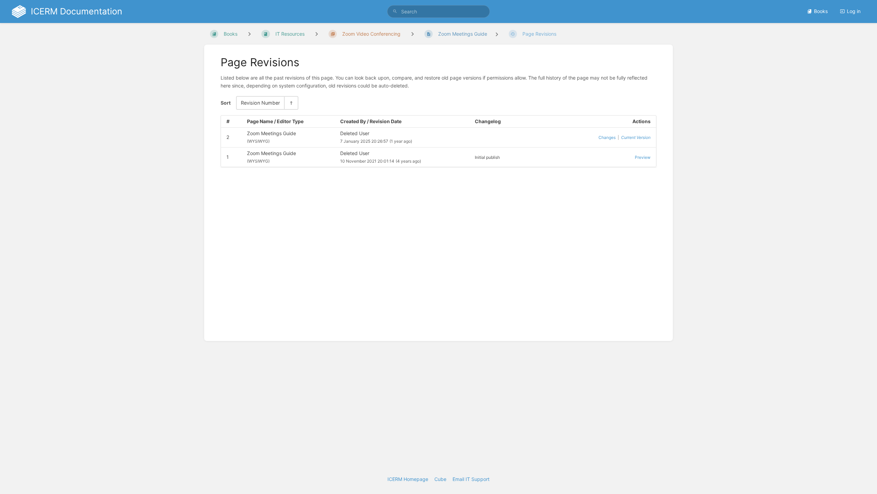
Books (821, 11)
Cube (440, 479)
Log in (854, 11)
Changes (607, 137)
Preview (643, 157)
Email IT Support (471, 479)
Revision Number (260, 103)
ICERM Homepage (407, 479)
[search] (438, 11)
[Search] (395, 11)
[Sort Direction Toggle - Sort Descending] (291, 103)
